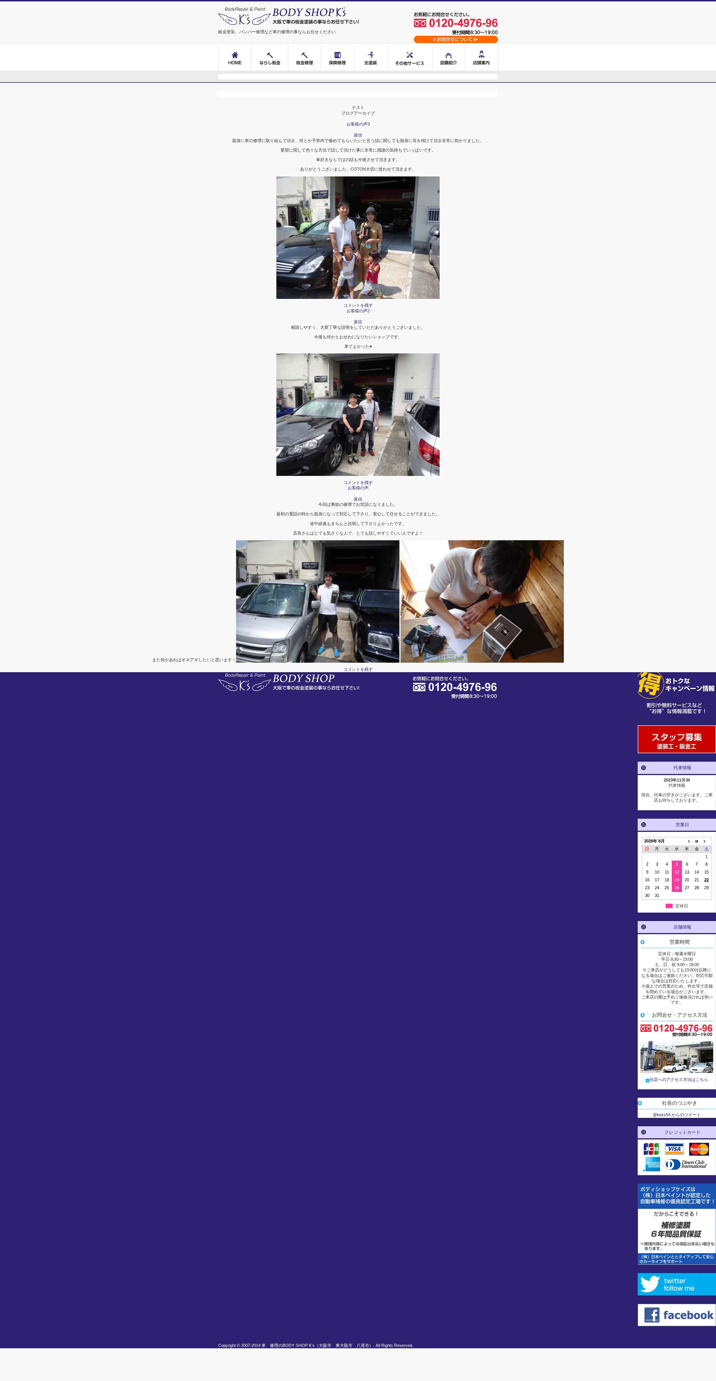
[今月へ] (697, 841)
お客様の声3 (358, 124)
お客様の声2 (358, 311)
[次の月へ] (707, 841)
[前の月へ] (687, 841)
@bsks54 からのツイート (677, 1115)
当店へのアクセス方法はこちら (678, 1079)
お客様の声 (358, 488)
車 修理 (270, 1345)
